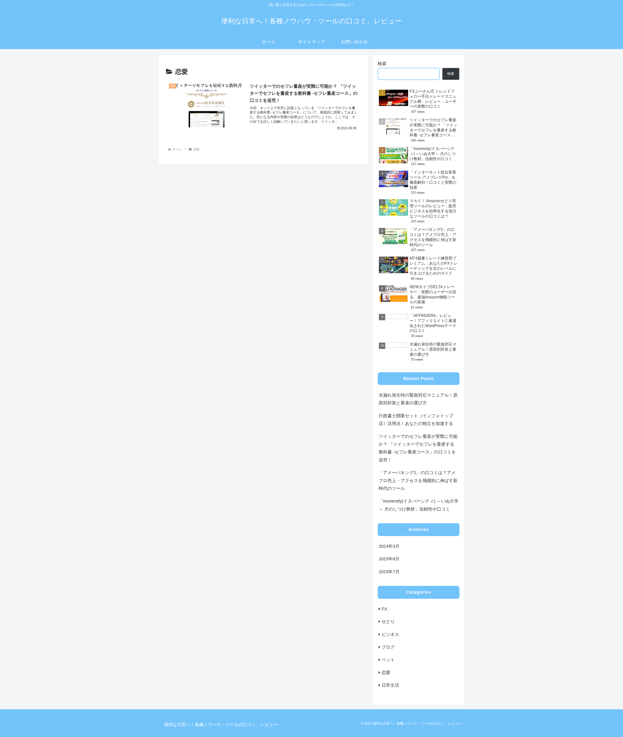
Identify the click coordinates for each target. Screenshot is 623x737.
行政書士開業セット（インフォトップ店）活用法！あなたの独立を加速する (416, 419)
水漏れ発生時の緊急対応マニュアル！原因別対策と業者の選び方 (418, 399)
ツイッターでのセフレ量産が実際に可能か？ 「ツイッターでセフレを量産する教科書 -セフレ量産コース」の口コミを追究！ (418, 448)
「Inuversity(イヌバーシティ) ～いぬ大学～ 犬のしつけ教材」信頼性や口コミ (418, 505)
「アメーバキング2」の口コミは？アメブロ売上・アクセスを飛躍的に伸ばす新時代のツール (418, 480)
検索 (382, 63)
